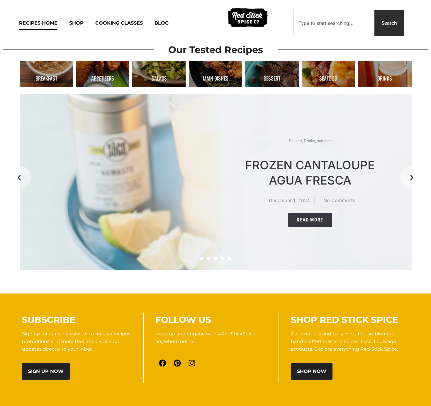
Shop (76, 23)
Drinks (309, 141)
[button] (19, 177)
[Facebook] (162, 363)
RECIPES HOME (38, 23)
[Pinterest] (177, 363)
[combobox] (332, 23)
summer (324, 141)
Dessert (295, 141)
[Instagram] (192, 363)
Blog (162, 23)
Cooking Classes (119, 23)
